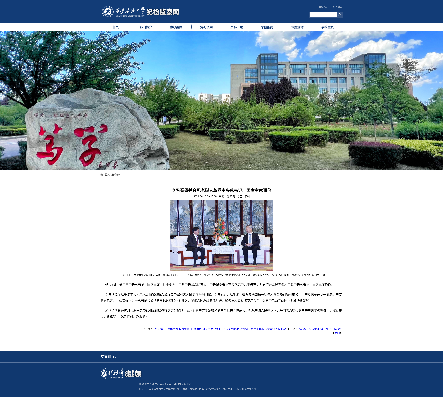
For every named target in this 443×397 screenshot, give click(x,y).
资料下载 (236, 27)
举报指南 (267, 27)
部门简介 (146, 27)
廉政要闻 (176, 27)
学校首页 (323, 7)
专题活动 (297, 27)
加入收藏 (338, 7)
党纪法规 (206, 27)
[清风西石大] (147, 11)
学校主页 (327, 27)
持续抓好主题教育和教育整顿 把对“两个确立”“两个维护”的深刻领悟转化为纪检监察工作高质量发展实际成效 (220, 329)
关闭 (337, 333)
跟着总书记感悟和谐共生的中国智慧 (320, 329)
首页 (115, 27)
